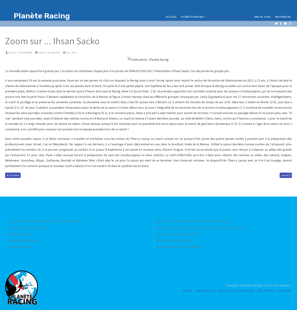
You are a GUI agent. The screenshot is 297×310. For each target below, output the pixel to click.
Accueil (171, 16)
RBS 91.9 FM (262, 16)
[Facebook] (281, 23)
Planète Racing (192, 16)
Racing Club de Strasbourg (229, 16)
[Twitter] (276, 23)
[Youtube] (285, 23)
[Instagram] (290, 23)
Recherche (283, 16)
